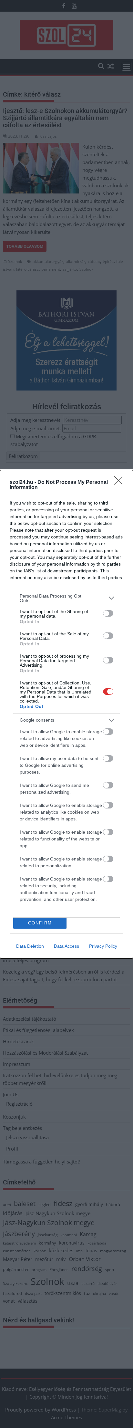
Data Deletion (30, 946)
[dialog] (66, 714)
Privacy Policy (103, 946)
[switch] (108, 613)
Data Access (66, 946)
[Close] (120, 482)
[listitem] (66, 598)
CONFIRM (40, 923)
